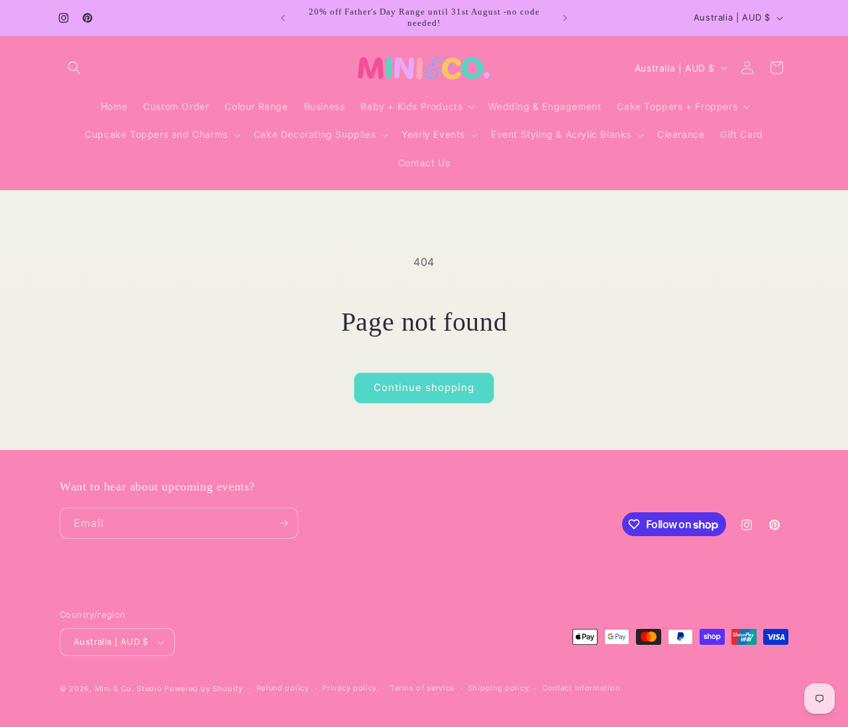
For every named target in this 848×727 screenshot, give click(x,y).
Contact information (580, 688)
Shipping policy (498, 688)
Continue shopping (424, 387)
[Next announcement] (565, 17)
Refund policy (282, 688)
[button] (74, 67)
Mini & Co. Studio (128, 688)
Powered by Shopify (203, 688)
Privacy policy (349, 688)
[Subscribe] (282, 523)
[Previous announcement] (282, 17)
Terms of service (422, 688)
